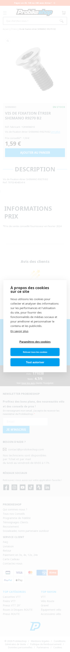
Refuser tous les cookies (35, 352)
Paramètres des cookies (35, 341)
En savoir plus (19, 331)
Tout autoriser (35, 362)
